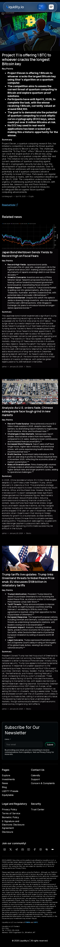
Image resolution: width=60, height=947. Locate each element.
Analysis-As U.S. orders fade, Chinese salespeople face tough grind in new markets (27, 411)
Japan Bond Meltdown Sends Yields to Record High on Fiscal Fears (27, 254)
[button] (51, 6)
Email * (8, 739)
